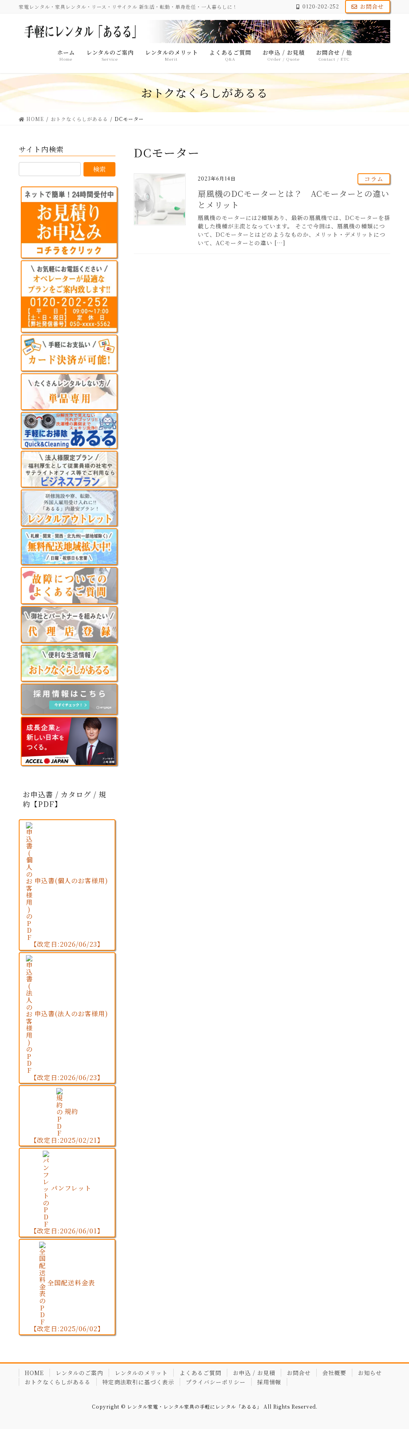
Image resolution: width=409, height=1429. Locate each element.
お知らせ (370, 1373)
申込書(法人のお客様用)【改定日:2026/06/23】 (69, 1045)
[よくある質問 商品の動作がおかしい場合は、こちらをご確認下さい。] (69, 585)
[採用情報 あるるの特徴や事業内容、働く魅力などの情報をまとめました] (69, 699)
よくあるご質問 (200, 1373)
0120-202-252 (320, 6)
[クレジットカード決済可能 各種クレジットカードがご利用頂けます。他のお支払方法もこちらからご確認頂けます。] (69, 353)
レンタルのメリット (141, 1373)
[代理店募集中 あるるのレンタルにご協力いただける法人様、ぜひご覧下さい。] (69, 624)
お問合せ (372, 6)
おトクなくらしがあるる (58, 1382)
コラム (373, 178)
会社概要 (334, 1373)
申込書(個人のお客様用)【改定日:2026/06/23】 (69, 912)
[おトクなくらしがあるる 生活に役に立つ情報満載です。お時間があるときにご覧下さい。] (69, 663)
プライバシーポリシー (216, 1382)
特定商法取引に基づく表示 (138, 1382)
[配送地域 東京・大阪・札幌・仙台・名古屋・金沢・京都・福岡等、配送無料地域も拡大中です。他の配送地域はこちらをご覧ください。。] (69, 546)
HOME (34, 1373)
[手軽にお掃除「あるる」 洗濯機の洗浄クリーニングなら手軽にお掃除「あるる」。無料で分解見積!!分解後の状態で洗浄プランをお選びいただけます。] (69, 430)
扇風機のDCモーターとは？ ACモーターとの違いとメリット (293, 199)
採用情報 (269, 1382)
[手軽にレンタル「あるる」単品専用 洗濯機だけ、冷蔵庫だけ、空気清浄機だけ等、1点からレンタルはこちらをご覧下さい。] (69, 391)
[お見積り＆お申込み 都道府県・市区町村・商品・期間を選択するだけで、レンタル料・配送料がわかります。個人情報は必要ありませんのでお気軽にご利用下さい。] (69, 222)
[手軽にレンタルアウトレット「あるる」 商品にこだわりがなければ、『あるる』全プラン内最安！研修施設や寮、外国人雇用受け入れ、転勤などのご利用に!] (69, 508)
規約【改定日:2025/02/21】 (67, 1126)
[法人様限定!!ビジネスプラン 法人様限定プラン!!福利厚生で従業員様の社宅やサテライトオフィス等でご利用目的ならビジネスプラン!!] (69, 469)
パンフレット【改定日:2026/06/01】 (67, 1209)
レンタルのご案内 (79, 1373)
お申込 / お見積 (254, 1373)
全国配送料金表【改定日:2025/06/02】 (67, 1306)
